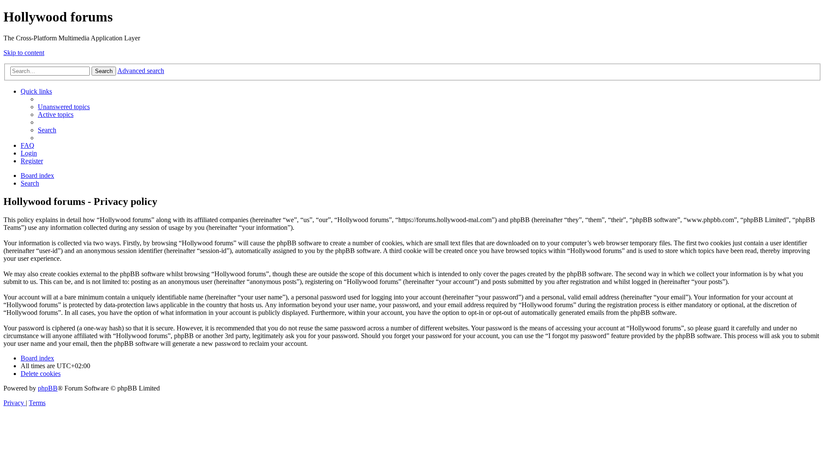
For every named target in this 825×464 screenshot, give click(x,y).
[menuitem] (64, 106)
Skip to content (23, 52)
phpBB (48, 388)
